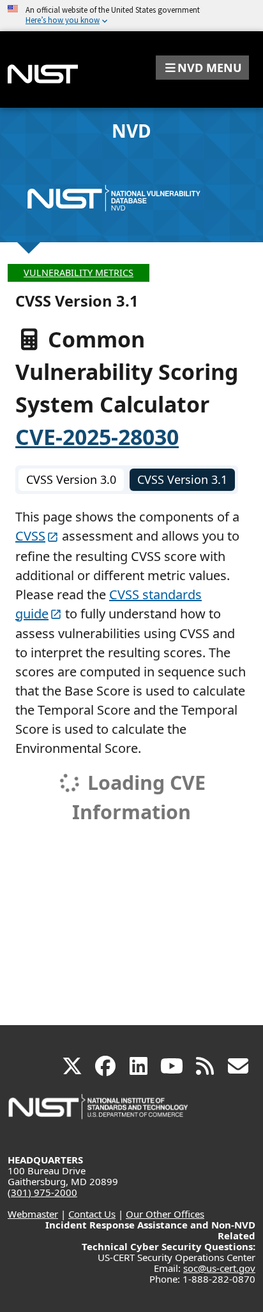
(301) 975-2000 (42, 1192)
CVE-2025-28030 (97, 436)
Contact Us (92, 1213)
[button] (202, 67)
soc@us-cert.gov (219, 1268)
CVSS (30, 535)
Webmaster (33, 1213)
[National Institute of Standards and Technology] (99, 1112)
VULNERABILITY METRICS (78, 272)
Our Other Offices (165, 1213)
